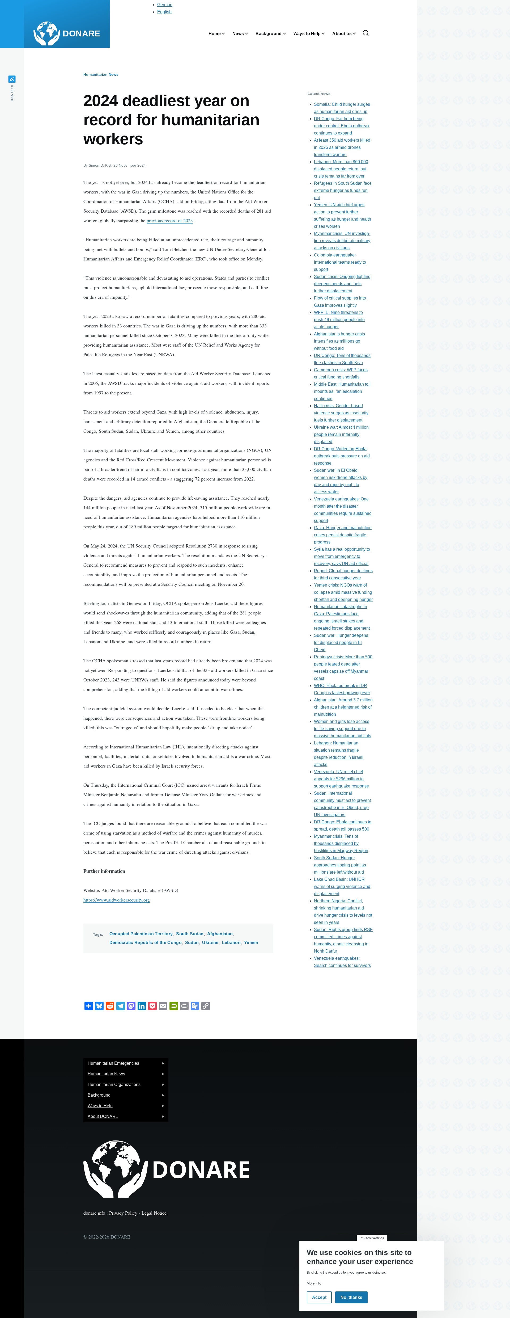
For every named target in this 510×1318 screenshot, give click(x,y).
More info (314, 1283)
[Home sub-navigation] (226, 33)
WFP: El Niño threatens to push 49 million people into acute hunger (339, 319)
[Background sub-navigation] (288, 33)
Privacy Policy (123, 1213)
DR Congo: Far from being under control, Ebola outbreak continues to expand (341, 125)
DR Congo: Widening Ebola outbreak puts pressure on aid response (342, 456)
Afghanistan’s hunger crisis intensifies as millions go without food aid (339, 341)
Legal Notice (154, 1213)
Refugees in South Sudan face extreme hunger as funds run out (343, 190)
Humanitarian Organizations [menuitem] (112, 1086)
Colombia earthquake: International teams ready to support (340, 262)
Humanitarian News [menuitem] (104, 1075)
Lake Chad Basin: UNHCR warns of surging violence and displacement (342, 886)
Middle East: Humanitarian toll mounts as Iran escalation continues (342, 391)
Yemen (251, 942)
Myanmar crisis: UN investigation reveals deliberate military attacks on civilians (342, 240)
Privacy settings (371, 1238)
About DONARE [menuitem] (100, 1118)
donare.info (95, 1213)
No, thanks (351, 1297)
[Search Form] (366, 33)
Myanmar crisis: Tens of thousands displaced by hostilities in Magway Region (341, 843)
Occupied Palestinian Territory (141, 934)
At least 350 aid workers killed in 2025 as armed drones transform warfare (342, 147)
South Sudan (190, 934)
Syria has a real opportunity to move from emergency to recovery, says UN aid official (342, 556)
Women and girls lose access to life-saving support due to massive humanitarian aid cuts (342, 728)
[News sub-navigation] (250, 33)
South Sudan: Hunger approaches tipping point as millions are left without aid (340, 865)
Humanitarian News (100, 74)
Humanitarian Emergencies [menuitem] (111, 1065)
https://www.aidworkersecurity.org (116, 899)
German (164, 4)
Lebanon (231, 942)
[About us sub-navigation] (357, 33)
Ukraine (210, 942)
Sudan (192, 942)
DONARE (81, 33)
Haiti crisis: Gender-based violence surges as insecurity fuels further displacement (341, 412)
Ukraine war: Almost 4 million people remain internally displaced (341, 434)
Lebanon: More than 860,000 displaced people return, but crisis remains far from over (341, 168)
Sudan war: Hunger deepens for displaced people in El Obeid (341, 642)
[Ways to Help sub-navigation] (326, 33)
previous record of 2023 (170, 220)
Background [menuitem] (96, 1097)
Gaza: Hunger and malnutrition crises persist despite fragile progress (343, 534)
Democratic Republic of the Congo (145, 942)
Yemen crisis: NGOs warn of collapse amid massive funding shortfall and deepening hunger (343, 592)
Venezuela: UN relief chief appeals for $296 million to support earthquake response (341, 778)
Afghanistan (220, 934)
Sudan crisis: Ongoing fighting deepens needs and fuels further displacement (342, 283)
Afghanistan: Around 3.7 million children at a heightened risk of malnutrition (343, 707)
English (164, 12)
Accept (319, 1297)
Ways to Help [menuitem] (98, 1107)
